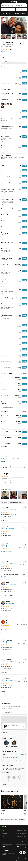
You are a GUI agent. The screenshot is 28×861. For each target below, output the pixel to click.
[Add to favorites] (25, 42)
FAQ (3, 836)
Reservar (24, 71)
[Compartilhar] (20, 42)
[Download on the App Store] (7, 846)
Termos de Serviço (21, 830)
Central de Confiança (21, 833)
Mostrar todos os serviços (7, 407)
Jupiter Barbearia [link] (21, 819)
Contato (24, 842)
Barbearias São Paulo (12, 819)
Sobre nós (4, 833)
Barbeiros (5, 819)
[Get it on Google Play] (21, 846)
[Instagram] (8, 777)
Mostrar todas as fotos (19, 32)
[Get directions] (23, 726)
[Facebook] (14, 777)
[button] (2, 5)
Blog (3, 830)
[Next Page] (23, 695)
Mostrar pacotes (8, 712)
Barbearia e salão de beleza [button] (9, 735)
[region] (14, 14)
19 (19, 695)
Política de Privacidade (7, 839)
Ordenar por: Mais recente (16, 502)
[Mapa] (14, 723)
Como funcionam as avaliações (18, 467)
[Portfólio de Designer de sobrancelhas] (2, 104)
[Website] (19, 777)
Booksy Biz (23, 839)
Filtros (5, 502)
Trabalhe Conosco (21, 836)
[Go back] (4, 19)
